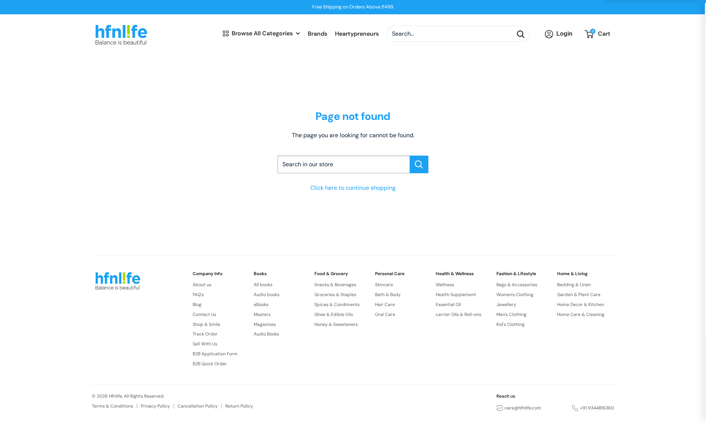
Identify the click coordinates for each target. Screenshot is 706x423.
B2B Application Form (215, 354)
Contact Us (204, 314)
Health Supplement (456, 295)
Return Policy (239, 406)
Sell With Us (205, 344)
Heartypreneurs (357, 34)
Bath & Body (388, 295)
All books (263, 285)
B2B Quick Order (210, 364)
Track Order (205, 334)
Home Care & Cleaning (581, 314)
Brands (317, 34)
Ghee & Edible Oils (333, 314)
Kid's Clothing (510, 324)
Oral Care (385, 314)
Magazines (265, 324)
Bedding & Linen (574, 285)
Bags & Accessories (516, 285)
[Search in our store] (419, 164)
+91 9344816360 (597, 408)
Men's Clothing (511, 314)
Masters (262, 314)
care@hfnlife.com (522, 408)
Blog (197, 305)
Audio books (266, 295)
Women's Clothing (515, 295)
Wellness (445, 285)
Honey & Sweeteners (336, 324)
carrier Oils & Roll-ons (458, 314)
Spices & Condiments (337, 305)
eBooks (261, 305)
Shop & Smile (206, 324)
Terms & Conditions (112, 406)
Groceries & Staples (335, 295)
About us (202, 285)
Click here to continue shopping (353, 188)
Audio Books (266, 334)
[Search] (520, 34)
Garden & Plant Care (578, 295)
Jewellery (506, 305)
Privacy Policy (155, 406)
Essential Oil (448, 305)
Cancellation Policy (198, 406)
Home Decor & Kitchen (580, 305)
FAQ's (198, 295)
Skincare (384, 285)
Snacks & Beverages (335, 285)
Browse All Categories (262, 33)
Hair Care (385, 305)
